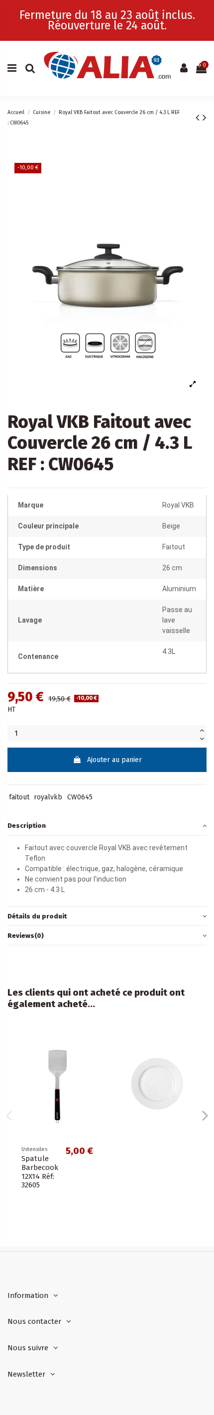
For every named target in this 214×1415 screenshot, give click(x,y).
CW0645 (80, 797)
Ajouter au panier (114, 760)
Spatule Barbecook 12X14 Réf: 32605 (39, 1172)
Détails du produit (37, 916)
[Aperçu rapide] (92, 1043)
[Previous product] (199, 117)
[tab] (107, 826)
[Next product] (205, 117)
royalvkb (48, 797)
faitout (19, 797)
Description (26, 825)
